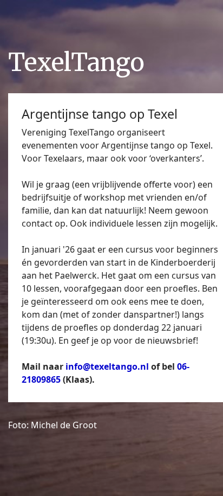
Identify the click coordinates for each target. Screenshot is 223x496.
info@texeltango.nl (108, 366)
